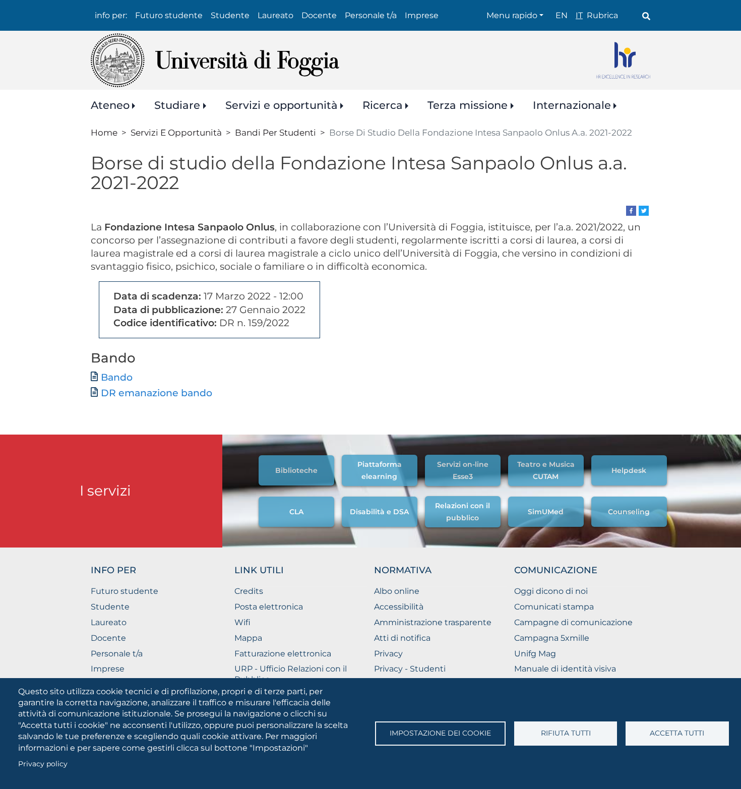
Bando (117, 377)
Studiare (177, 105)
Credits (248, 591)
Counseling (629, 511)
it (579, 15)
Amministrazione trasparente (432, 622)
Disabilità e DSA (379, 511)
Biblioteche (296, 470)
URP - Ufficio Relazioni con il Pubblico (290, 674)
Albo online (396, 591)
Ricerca (382, 105)
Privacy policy (43, 764)
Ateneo (110, 105)
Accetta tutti (677, 733)
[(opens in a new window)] (631, 210)
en (561, 15)
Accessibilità (398, 607)
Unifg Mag (535, 653)
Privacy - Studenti (410, 669)
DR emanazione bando (156, 393)
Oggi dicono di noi (551, 591)
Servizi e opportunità (281, 105)
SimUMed (546, 511)
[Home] (215, 60)
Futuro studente (169, 15)
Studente (230, 15)
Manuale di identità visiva (565, 669)
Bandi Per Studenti (275, 132)
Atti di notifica (402, 638)
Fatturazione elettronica (282, 653)
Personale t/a (371, 15)
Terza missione (467, 105)
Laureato (275, 15)
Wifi (242, 622)
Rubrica (602, 15)
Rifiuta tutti (566, 733)
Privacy (388, 653)
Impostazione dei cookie (440, 733)
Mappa (248, 638)
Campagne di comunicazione (573, 622)
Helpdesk (628, 470)
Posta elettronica (268, 607)
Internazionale (572, 105)
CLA (296, 511)
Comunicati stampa (554, 607)
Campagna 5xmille (551, 638)
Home (104, 132)
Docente (319, 15)
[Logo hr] (623, 60)
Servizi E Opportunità (176, 132)
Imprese (422, 15)
